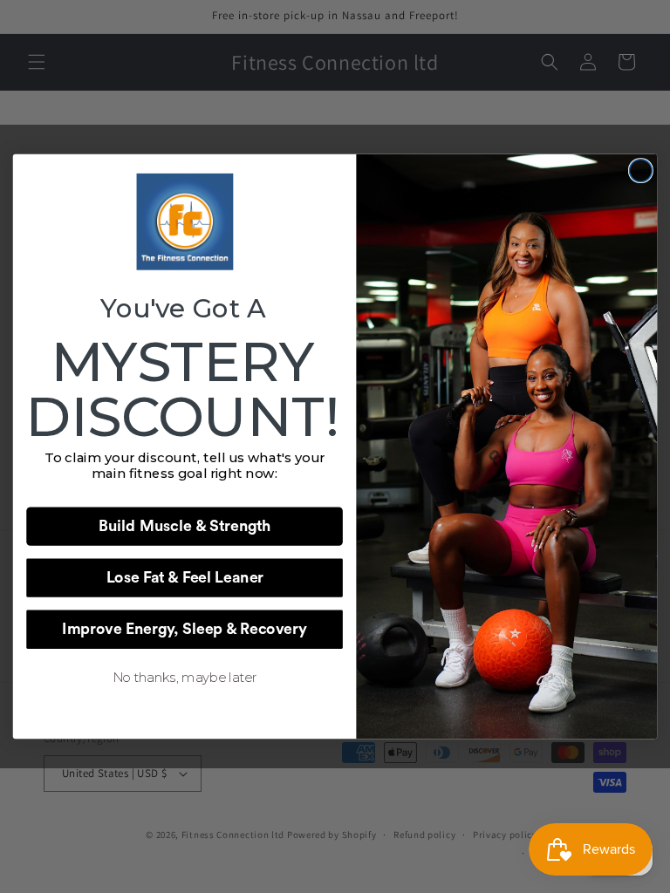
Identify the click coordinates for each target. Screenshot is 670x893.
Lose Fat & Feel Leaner (184, 578)
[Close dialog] (640, 171)
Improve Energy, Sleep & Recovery (184, 629)
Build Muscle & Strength (185, 527)
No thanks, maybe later (185, 677)
